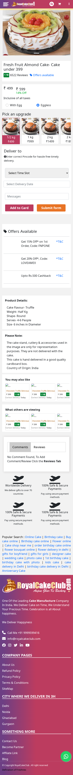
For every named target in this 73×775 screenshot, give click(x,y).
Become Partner (13, 747)
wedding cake (14, 558)
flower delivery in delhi (53, 550)
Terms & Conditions (15, 683)
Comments (20, 447)
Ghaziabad (9, 718)
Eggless (46, 105)
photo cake (35, 558)
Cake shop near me (18, 545)
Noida (6, 712)
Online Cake (33, 537)
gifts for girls (40, 554)
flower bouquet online (20, 550)
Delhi (5, 706)
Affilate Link (10, 753)
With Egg (16, 105)
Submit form (51, 208)
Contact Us (9, 741)
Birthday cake (54, 537)
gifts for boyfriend (15, 554)
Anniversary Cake (13, 571)
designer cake (61, 554)
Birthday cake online (35, 541)
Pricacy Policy (11, 677)
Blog (5, 759)
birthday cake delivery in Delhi (47, 566)
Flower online (61, 541)
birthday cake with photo (22, 562)
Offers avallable (43, 75)
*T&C (59, 242)
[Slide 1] (36, 53)
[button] (6, 4)
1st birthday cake (57, 558)
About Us (8, 665)
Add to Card (19, 208)
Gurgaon (8, 724)
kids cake (53, 562)
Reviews (39, 447)
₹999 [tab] (30, 139)
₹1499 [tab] (50, 139)
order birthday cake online (53, 545)
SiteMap (7, 689)
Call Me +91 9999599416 (23, 633)
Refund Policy (11, 671)
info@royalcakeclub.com (23, 639)
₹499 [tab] (11, 139)
